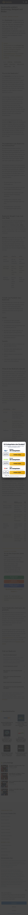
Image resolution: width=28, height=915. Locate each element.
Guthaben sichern (17, 454)
